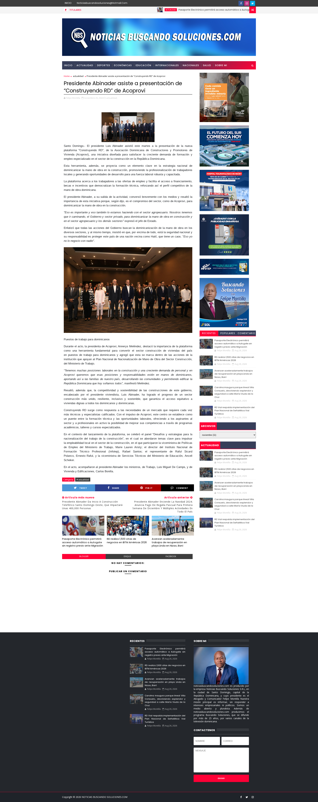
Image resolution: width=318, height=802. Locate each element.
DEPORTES (103, 65)
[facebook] (240, 3)
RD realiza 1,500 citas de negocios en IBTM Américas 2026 (127, 540)
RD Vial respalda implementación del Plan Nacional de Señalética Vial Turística (234, 410)
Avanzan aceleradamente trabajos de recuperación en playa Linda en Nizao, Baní (169, 542)
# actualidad (83, 479)
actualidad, (111, 97)
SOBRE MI (221, 65)
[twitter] (252, 3)
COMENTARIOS (246, 334)
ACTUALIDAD (85, 65)
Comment (182, 488)
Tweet (83, 488)
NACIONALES (191, 65)
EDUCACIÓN (143, 65)
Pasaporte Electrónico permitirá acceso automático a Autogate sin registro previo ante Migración (210, 9)
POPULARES (227, 333)
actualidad (146, 10)
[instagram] (246, 3)
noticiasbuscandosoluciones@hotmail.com (102, 3)
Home (67, 76)
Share (115, 488)
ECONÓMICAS (123, 65)
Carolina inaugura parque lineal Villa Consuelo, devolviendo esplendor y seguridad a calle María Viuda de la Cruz (234, 392)
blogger (83, 556)
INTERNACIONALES (167, 65)
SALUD (207, 65)
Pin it (149, 488)
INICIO (68, 3)
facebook (171, 556)
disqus (127, 556)
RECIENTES (209, 333)
